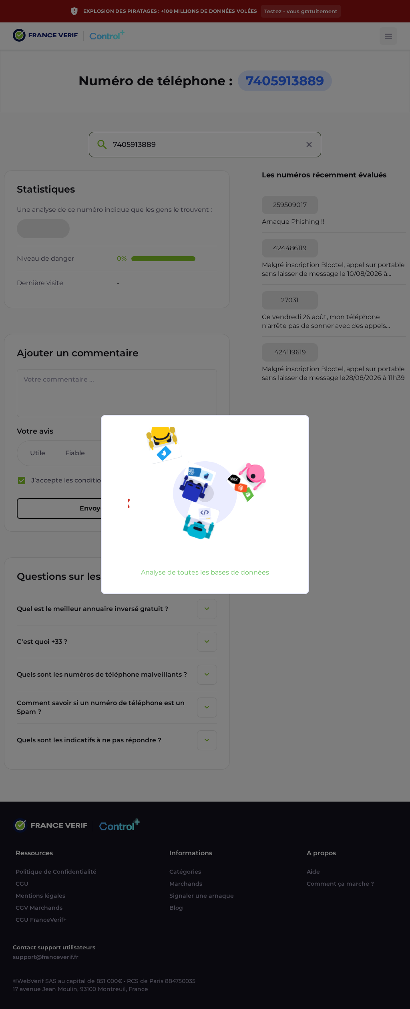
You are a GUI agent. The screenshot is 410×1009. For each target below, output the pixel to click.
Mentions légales (40, 895)
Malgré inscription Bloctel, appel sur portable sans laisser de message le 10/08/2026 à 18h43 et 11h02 (333, 269)
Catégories (185, 871)
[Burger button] (388, 36)
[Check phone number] (101, 144)
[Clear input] (309, 144)
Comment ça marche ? (340, 883)
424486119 (290, 248)
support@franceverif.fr (45, 957)
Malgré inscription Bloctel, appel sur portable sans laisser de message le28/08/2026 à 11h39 (333, 373)
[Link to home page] (45, 36)
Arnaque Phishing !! (293, 221)
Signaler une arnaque (201, 895)
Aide (313, 871)
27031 (290, 300)
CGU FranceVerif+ (41, 919)
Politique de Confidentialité (56, 871)
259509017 (290, 205)
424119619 (290, 352)
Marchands (185, 883)
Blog (176, 907)
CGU (22, 883)
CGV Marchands (39, 907)
